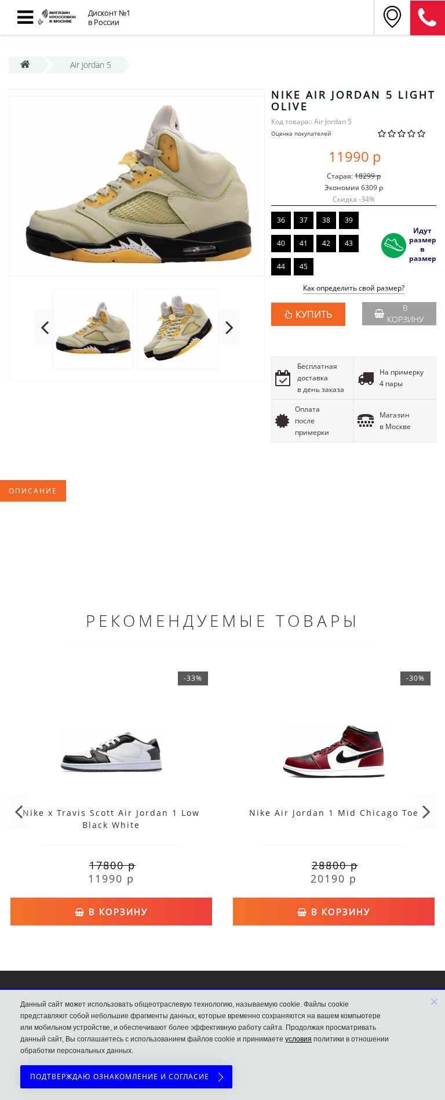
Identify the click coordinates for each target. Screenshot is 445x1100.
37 (304, 220)
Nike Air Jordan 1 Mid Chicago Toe (334, 812)
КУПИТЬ (314, 314)
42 (326, 243)
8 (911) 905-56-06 (427, 18)
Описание (33, 491)
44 (281, 266)
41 (304, 243)
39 (349, 220)
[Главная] (25, 64)
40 (281, 243)
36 (281, 220)
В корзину (405, 313)
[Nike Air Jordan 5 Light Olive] (137, 186)
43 (349, 243)
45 (304, 266)
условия (298, 1039)
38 (326, 220)
